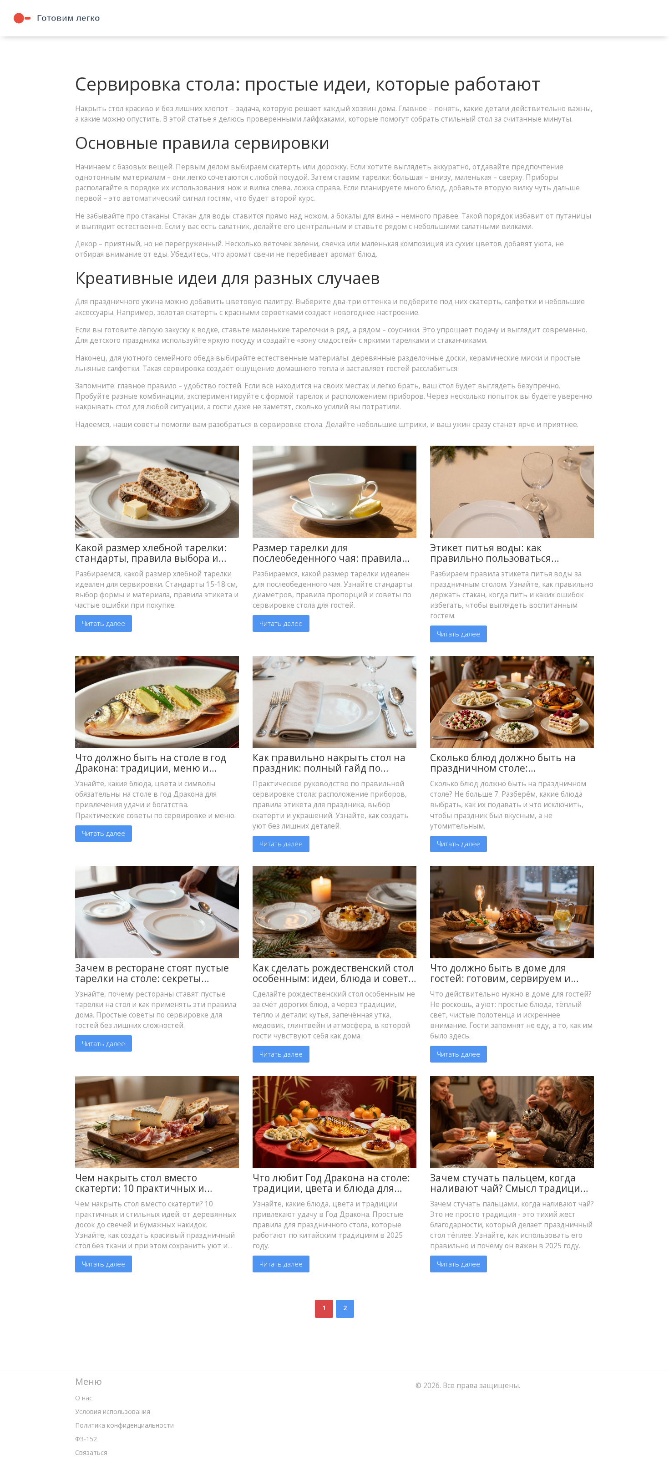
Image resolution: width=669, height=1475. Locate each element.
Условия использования (112, 1411)
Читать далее (103, 623)
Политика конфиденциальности (124, 1425)
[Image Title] (157, 491)
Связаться (91, 1452)
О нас (83, 1398)
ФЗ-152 (86, 1438)
